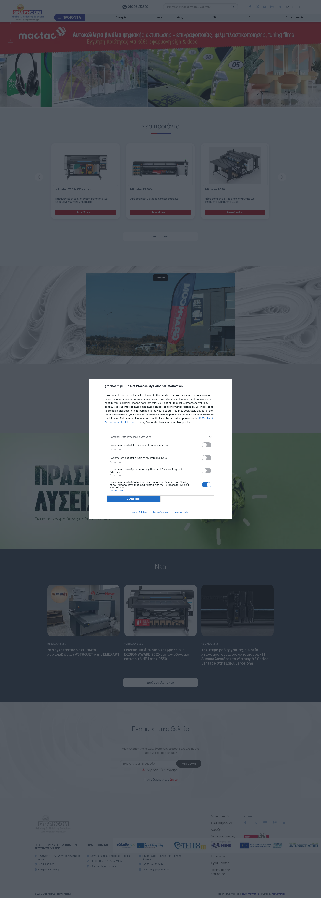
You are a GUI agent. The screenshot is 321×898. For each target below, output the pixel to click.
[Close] (224, 386)
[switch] (206, 444)
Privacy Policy (182, 511)
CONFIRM (134, 498)
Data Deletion (139, 511)
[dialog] (160, 449)
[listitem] (160, 437)
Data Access (160, 511)
